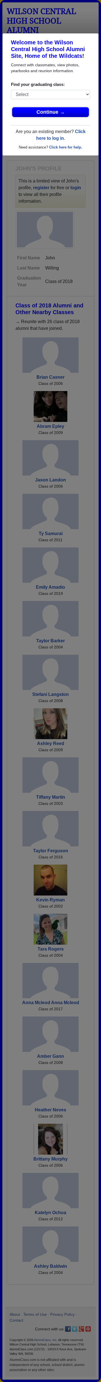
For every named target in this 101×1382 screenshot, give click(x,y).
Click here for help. (65, 147)
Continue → (50, 112)
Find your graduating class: (38, 84)
